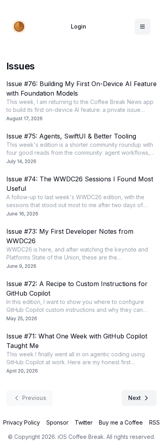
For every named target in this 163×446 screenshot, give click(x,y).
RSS (154, 422)
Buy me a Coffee (121, 422)
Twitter (84, 422)
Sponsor (57, 422)
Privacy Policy (21, 422)
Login (78, 26)
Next (134, 397)
